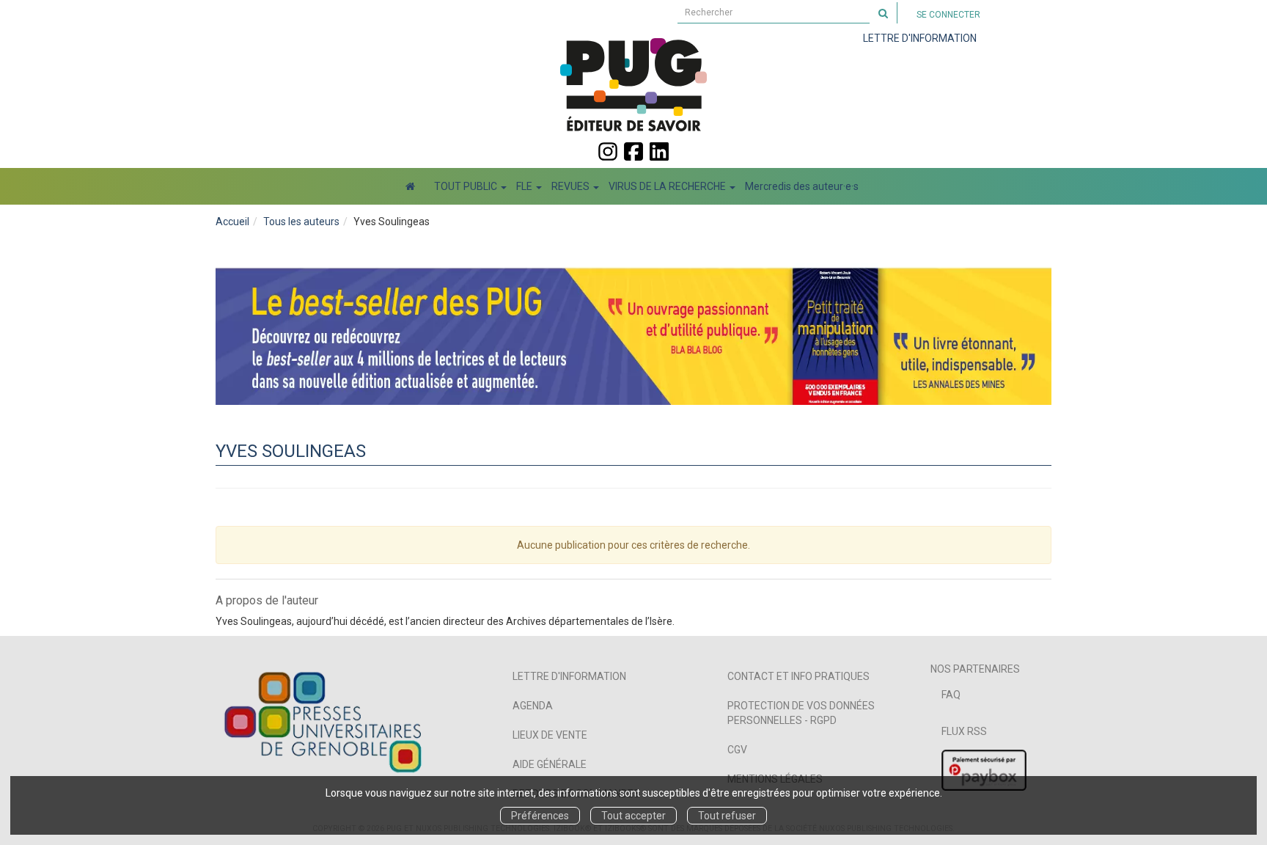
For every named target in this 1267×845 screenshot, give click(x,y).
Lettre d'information (569, 676)
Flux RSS (964, 731)
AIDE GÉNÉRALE (550, 764)
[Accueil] (410, 186)
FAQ (951, 694)
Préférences (540, 816)
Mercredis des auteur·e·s (802, 186)
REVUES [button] (571, 186)
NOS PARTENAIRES (975, 669)
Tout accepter (633, 816)
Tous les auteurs (301, 221)
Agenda (533, 706)
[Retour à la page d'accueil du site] (633, 84)
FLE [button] (525, 186)
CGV (737, 750)
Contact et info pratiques (798, 676)
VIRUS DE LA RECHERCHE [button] (668, 186)
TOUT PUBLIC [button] (466, 186)
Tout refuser (727, 816)
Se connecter (948, 15)
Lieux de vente (550, 735)
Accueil (232, 221)
